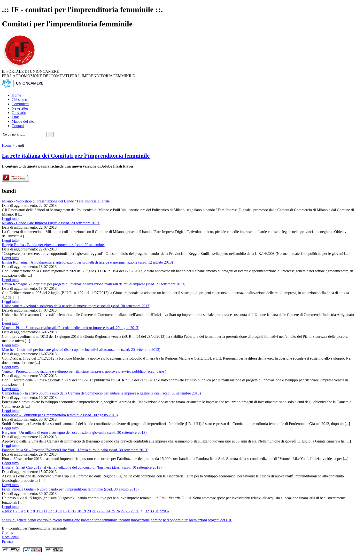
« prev (7, 511)
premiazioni (198, 520)
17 (74, 511)
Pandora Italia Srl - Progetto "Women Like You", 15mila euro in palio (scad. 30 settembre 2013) (75, 450)
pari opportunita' (175, 520)
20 (89, 511)
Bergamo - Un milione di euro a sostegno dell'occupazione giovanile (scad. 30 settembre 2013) (74, 432)
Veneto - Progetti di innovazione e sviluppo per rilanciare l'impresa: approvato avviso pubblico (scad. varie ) (84, 371)
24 (108, 511)
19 (84, 511)
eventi (57, 520)
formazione (71, 520)
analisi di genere (14, 520)
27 (123, 511)
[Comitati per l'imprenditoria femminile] (20, 67)
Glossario (19, 113)
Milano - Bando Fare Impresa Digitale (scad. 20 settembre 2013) (51, 223)
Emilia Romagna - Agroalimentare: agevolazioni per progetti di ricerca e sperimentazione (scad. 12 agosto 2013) (87, 262)
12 (50, 511)
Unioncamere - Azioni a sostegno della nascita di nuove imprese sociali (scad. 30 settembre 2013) (76, 306)
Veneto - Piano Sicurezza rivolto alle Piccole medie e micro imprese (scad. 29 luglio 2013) (70, 328)
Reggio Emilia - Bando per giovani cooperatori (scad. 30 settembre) (53, 245)
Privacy (8, 541)
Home (16, 95)
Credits (7, 533)
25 (113, 511)
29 (132, 511)
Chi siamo (19, 99)
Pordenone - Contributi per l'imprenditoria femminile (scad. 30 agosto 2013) (60, 415)
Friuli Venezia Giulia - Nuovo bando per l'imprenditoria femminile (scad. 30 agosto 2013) (70, 489)
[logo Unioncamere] (22, 87)
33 (152, 511)
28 (128, 511)
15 (65, 511)
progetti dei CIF (220, 520)
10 (41, 511)
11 (45, 511)
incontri (124, 520)
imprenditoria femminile (99, 520)
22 (99, 511)
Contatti (18, 126)
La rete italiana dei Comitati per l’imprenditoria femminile (76, 156)
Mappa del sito (23, 121)
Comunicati (20, 104)
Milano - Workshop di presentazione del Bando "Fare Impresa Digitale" (56, 201)
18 (79, 511)
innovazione (140, 520)
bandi (32, 520)
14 (60, 511)
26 (118, 511)
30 (137, 511)
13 (55, 511)
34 (157, 511)
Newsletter (20, 108)
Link (15, 117)
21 (94, 511)
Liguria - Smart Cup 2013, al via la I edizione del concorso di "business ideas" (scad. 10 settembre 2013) (82, 467)
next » (164, 511)
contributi (44, 520)
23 (103, 511)
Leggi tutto (10, 219)
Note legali (10, 537)
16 (69, 511)
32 (147, 511)
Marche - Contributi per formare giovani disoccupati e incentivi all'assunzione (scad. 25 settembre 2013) (81, 349)
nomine (156, 520)
